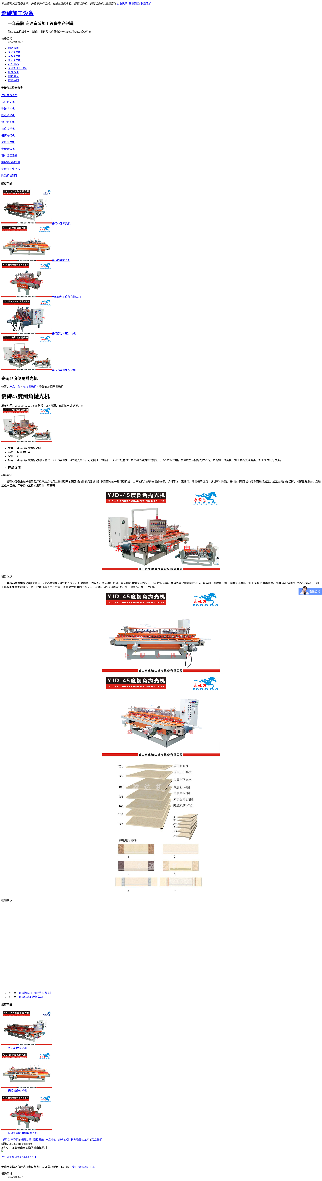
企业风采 (122, 3)
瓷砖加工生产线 (10, 169)
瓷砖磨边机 (8, 148)
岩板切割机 (14, 56)
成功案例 (63, 1139)
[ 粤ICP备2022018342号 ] (85, 1166)
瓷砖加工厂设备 (17, 68)
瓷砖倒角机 (8, 142)
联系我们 (146, 3)
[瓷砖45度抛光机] (26, 1044)
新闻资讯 (13, 72)
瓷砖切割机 (14, 52)
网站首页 (13, 48)
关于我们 (13, 1139)
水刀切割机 (14, 60)
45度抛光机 (8, 128)
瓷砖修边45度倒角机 (31, 997)
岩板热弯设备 (9, 95)
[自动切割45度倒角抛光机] (26, 1129)
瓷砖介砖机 (8, 135)
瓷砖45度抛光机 (17, 1048)
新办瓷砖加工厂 (80, 1139)
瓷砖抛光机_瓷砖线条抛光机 (35, 993)
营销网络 (134, 3)
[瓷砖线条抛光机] (26, 1087)
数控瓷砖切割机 (10, 162)
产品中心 (13, 64)
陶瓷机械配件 (9, 175)
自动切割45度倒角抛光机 (23, 1133)
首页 (4, 1139)
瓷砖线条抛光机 (17, 1090)
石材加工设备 (9, 155)
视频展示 (13, 76)
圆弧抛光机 (8, 115)
